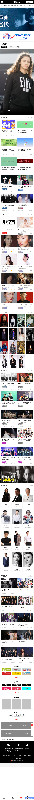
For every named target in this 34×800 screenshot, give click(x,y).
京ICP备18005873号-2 (17, 758)
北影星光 (14, 755)
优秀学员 (25, 5)
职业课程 (19, 5)
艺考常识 (29, 755)
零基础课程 (7, 5)
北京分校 (9, 739)
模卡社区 (10, 755)
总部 (13, 739)
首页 (2, 5)
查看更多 (30, 117)
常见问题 (5, 755)
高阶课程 (13, 5)
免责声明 (24, 755)
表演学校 (19, 755)
